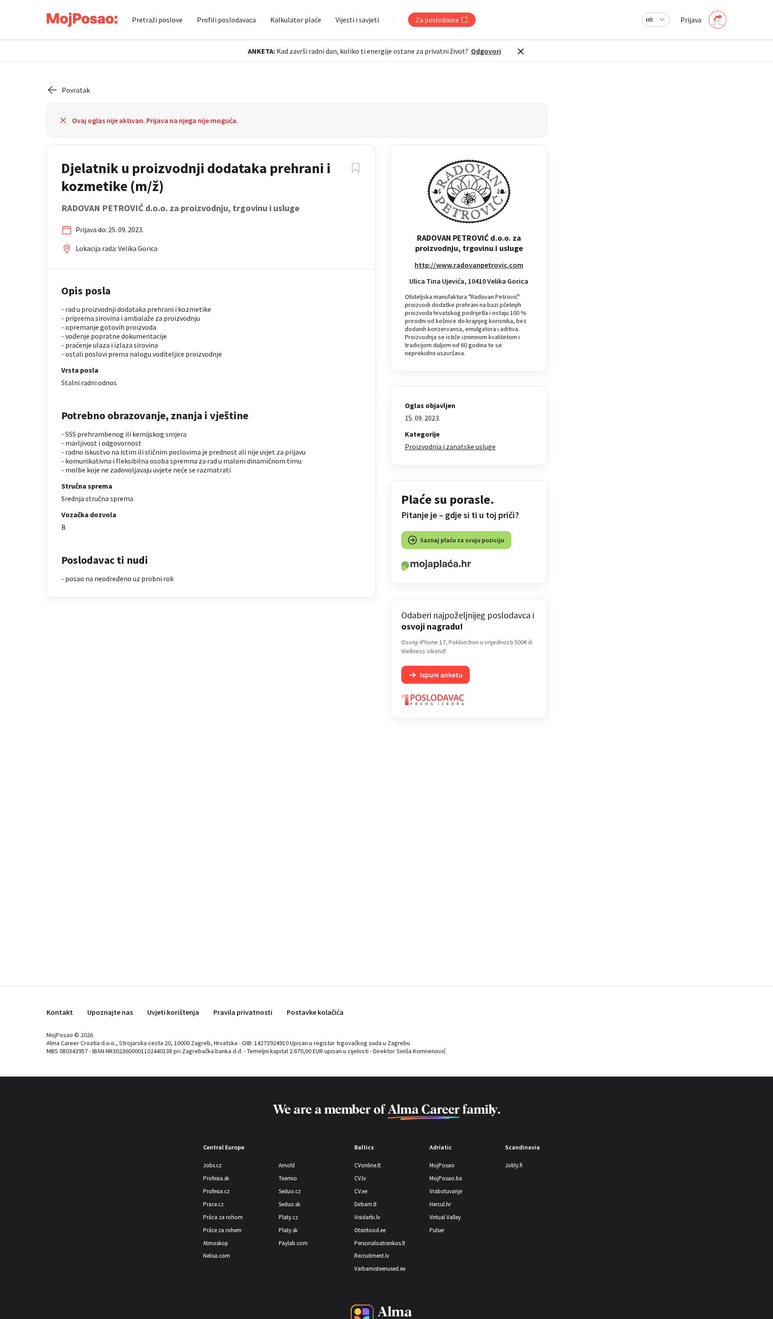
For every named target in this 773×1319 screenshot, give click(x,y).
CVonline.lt (367, 1165)
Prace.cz (213, 1204)
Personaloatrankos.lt (379, 1243)
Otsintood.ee (370, 1230)
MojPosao (441, 1165)
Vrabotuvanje (445, 1191)
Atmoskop (215, 1243)
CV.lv (360, 1178)
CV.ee (360, 1191)
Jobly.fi (513, 1165)
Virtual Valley (445, 1217)
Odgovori (486, 51)
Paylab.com (293, 1243)
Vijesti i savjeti (357, 19)
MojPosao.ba (445, 1178)
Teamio (288, 1178)
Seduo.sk (289, 1204)
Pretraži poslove (157, 19)
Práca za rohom (223, 1217)
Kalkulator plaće (295, 19)
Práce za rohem (222, 1230)
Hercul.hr (440, 1204)
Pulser (436, 1230)
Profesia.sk (216, 1178)
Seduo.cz (290, 1191)
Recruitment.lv (371, 1255)
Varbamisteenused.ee (379, 1268)
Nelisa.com (216, 1255)
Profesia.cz (216, 1191)
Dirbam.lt (365, 1204)
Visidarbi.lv (367, 1217)
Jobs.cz (212, 1165)
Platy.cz (288, 1217)
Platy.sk (288, 1230)
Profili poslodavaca (226, 19)
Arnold (287, 1165)
